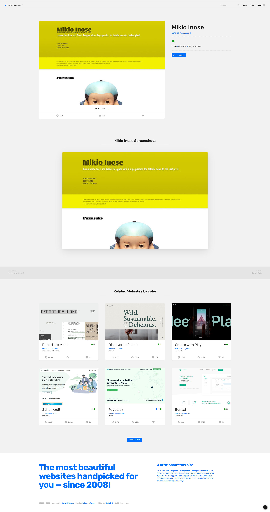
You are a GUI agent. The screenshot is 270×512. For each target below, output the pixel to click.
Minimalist (182, 46)
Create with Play (188, 345)
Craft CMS (109, 503)
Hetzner (85, 503)
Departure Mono (55, 345)
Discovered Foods (123, 345)
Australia (111, 351)
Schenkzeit (51, 409)
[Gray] (94, 344)
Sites (245, 5)
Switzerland (45, 415)
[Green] (173, 41)
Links (252, 5)
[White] (92, 409)
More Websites (134, 440)
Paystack (116, 409)
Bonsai (180, 409)
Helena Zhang (46, 351)
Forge (92, 503)
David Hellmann (68, 503)
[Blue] (156, 409)
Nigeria (111, 415)
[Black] (225, 344)
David (166, 471)
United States (55, 351)
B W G (15, 5)
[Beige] (160, 344)
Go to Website (178, 55)
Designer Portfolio (195, 46)
